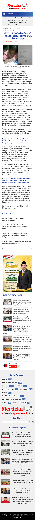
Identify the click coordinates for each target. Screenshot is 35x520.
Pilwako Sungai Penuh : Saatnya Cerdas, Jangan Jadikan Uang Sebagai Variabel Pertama (15, 141)
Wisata (4, 402)
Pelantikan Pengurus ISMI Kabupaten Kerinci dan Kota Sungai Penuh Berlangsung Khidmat (22, 472)
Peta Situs (19, 517)
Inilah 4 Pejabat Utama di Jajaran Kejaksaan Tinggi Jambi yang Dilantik (21, 311)
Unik (31, 249)
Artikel (27, 18)
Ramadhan (24, 389)
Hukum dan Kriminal (9, 383)
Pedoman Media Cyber (13, 516)
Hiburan (24, 25)
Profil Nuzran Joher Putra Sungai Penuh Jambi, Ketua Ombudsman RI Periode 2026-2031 (22, 490)
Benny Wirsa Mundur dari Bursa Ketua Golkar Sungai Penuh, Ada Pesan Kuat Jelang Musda (22, 434)
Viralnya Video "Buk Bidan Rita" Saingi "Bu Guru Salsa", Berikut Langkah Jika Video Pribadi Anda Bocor (16, 329)
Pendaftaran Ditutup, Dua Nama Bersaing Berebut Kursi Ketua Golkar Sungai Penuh (22, 452)
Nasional (5, 386)
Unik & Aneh (13, 22)
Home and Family (19, 402)
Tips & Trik (22, 22)
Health (4, 392)
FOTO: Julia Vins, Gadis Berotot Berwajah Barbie (14, 219)
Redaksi (3, 516)
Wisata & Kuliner (13, 25)
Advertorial (11, 20)
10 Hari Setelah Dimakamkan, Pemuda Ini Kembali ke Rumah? (16, 242)
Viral (7, 18)
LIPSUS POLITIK (8, 389)
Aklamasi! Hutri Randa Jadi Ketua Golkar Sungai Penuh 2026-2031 (22, 348)
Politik (4, 379)
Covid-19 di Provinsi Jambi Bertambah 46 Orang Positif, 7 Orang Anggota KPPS (16, 226)
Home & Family (22, 20)
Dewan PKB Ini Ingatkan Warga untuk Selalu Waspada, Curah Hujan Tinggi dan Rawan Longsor (17, 180)
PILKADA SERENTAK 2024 (11, 399)
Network (24, 516)
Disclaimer (30, 516)
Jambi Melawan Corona (10, 396)
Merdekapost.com (17, 514)
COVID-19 (18, 249)
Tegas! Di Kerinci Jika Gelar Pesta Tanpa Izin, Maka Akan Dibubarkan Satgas (15, 235)
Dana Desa (25, 249)
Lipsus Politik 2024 (17, 18)
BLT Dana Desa (10, 249)
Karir (14, 517)
